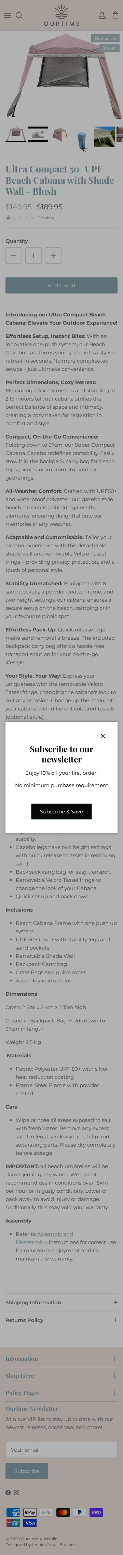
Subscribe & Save (61, 811)
